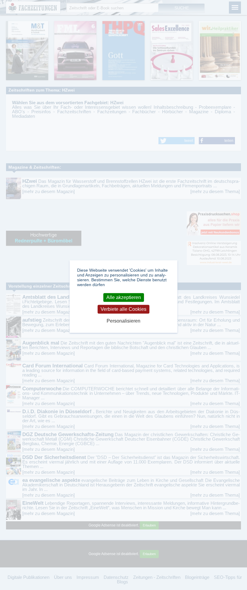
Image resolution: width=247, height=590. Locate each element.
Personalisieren (123, 320)
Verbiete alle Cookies (123, 309)
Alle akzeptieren (123, 297)
